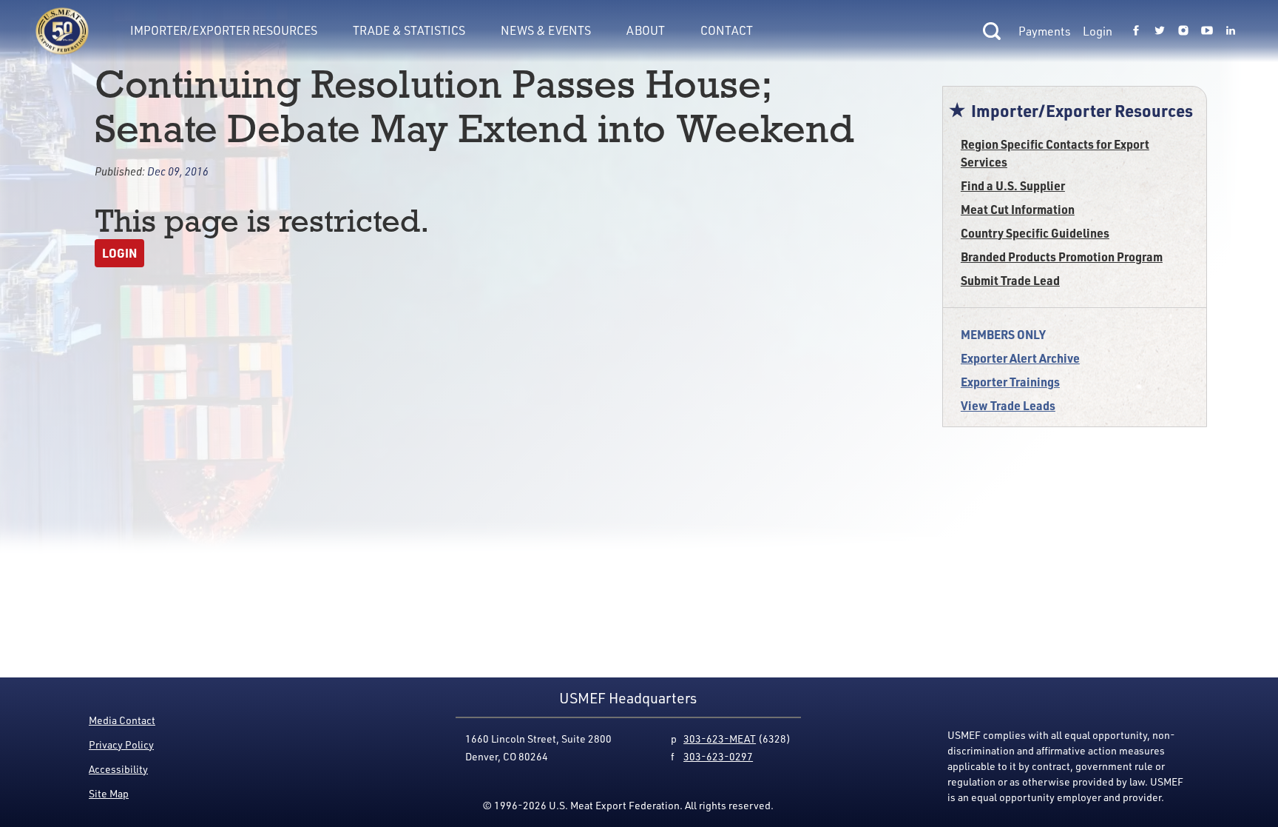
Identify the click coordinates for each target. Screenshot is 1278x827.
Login (1097, 31)
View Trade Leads (1008, 405)
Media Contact (122, 720)
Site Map (109, 793)
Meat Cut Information (1018, 209)
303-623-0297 (718, 756)
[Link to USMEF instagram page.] (1183, 31)
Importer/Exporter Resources (223, 30)
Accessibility (118, 769)
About (645, 30)
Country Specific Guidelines (1035, 233)
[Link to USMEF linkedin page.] (1231, 31)
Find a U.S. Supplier (1013, 185)
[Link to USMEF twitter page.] (1160, 31)
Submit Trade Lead (1010, 280)
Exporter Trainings (1010, 381)
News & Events (546, 30)
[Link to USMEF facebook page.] (1136, 31)
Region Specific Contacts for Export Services (1055, 153)
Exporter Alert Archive (1020, 358)
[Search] (992, 31)
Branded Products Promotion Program (1062, 256)
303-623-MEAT (719, 738)
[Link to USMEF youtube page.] (1207, 31)
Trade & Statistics (409, 30)
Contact (726, 30)
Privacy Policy (121, 744)
